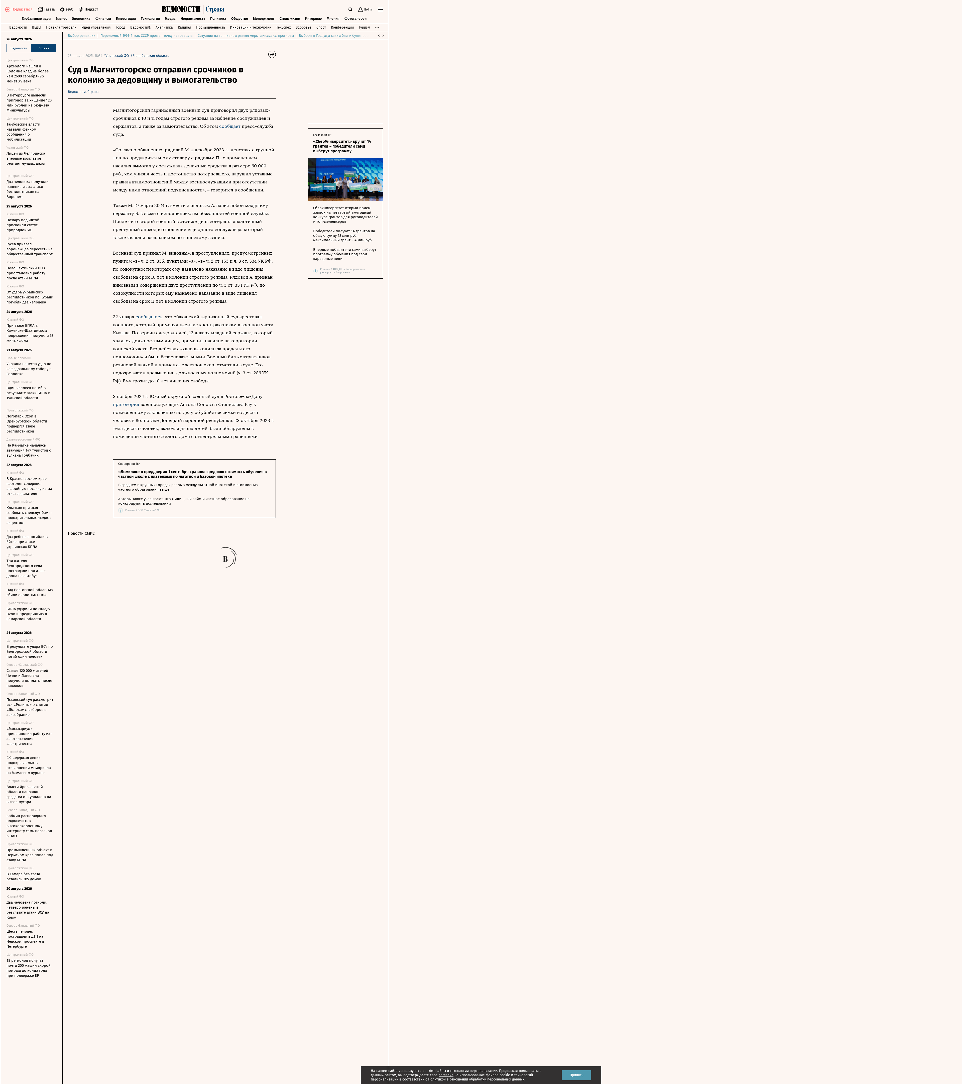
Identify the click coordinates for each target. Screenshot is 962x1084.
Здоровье (303, 27)
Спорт (321, 27)
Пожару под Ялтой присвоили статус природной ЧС (23, 225)
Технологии (150, 19)
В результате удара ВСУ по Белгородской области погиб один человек (30, 651)
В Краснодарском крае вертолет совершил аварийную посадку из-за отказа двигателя (29, 486)
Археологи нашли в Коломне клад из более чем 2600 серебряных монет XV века (28, 73)
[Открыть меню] (380, 9)
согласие (446, 1075)
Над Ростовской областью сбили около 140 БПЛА (30, 592)
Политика (218, 19)
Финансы (103, 19)
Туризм (364, 27)
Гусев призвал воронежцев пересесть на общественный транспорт (30, 249)
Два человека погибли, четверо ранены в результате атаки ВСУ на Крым (28, 910)
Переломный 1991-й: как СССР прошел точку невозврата (146, 36)
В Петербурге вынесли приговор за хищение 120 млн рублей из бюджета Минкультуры (29, 103)
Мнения (333, 19)
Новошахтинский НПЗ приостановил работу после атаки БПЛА (26, 273)
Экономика (81, 19)
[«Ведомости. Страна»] (194, 9)
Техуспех (283, 27)
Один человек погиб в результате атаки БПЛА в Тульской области (28, 393)
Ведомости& (140, 27)
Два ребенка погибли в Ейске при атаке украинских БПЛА (27, 541)
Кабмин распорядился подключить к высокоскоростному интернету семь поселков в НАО (29, 826)
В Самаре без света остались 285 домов (24, 876)
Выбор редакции (81, 36)
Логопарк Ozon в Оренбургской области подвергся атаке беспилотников (27, 423)
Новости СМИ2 (81, 533)
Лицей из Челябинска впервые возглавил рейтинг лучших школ (26, 158)
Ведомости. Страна (83, 92)
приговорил (127, 404)
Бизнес (61, 19)
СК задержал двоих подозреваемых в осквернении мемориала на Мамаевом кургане (29, 765)
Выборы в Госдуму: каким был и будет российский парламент (349, 36)
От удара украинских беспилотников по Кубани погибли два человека (30, 297)
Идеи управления (96, 27)
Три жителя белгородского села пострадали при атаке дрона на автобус (26, 568)
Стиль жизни (290, 19)
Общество (239, 19)
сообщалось (149, 316)
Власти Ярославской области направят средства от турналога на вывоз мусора (29, 794)
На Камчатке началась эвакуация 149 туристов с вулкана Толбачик (29, 450)
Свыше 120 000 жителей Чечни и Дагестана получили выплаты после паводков (29, 678)
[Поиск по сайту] (350, 9)
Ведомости (18, 27)
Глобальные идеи (36, 19)
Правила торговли (61, 27)
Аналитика (164, 27)
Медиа (170, 19)
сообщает (229, 126)
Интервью (313, 19)
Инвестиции (126, 19)
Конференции (342, 27)
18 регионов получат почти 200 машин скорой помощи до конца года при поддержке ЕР (29, 968)
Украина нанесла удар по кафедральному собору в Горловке (29, 369)
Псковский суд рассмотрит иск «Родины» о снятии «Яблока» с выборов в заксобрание (30, 707)
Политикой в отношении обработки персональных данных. (476, 1079)
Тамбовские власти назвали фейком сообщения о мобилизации (23, 132)
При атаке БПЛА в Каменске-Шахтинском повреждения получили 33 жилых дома (30, 333)
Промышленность (210, 27)
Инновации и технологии (250, 27)
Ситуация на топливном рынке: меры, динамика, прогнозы (246, 36)
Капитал (184, 27)
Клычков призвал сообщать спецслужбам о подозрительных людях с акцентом (29, 515)
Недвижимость (193, 19)
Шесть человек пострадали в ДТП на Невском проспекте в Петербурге (25, 939)
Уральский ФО (117, 56)
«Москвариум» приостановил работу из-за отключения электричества (29, 736)
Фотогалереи (355, 19)
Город (120, 27)
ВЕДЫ (36, 27)
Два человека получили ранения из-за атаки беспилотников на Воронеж (28, 189)
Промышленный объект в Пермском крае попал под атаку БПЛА (30, 855)
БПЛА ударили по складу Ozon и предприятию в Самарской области (28, 614)
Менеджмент (264, 19)
